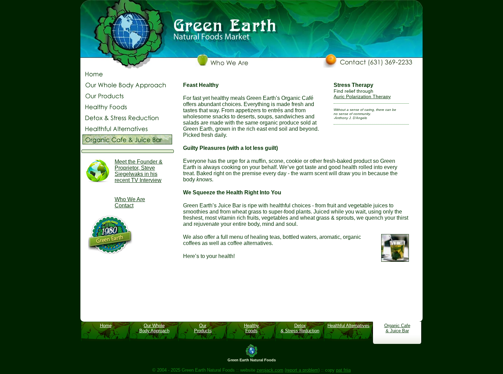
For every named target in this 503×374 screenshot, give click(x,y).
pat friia (343, 370)
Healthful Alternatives (348, 325)
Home (106, 325)
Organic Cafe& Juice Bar (397, 328)
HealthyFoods (251, 328)
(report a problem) (302, 370)
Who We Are (130, 199)
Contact (124, 205)
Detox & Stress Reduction (300, 328)
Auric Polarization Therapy (362, 96)
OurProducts (203, 328)
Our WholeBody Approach (154, 328)
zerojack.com (270, 370)
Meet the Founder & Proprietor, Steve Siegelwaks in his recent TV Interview (139, 171)
